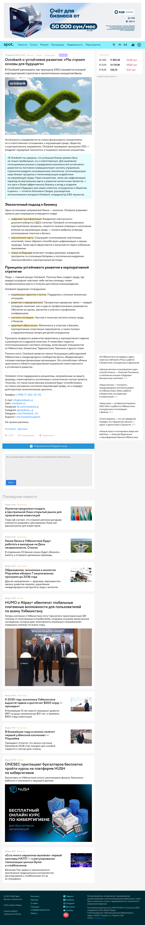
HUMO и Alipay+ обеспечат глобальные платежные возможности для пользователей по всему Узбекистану (43, 606)
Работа (34, 913)
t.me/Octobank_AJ (27, 413)
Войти (11, 482)
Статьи (33, 44)
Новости (22, 44)
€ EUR (102, 65)
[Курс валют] (132, 45)
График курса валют (106, 76)
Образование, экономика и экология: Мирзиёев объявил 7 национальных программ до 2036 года (30, 573)
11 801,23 (115, 60)
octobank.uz (18, 403)
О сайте (34, 903)
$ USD (102, 60)
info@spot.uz (99, 918)
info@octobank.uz (23, 400)
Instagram (69, 903)
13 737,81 (115, 65)
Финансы (21, 851)
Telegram (69, 896)
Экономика (22, 505)
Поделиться (48, 435)
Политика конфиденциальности (40, 908)
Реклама (34, 900)
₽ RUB (102, 69)
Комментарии (27, 435)
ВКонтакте (70, 907)
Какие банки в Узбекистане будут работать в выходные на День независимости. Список (28, 544)
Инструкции (57, 44)
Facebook (69, 900)
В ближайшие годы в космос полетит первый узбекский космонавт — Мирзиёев (30, 735)
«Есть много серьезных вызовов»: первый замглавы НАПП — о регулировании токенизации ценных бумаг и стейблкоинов (33, 860)
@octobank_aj (25, 410)
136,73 (113, 69)
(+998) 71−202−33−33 (28, 394)
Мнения (44, 44)
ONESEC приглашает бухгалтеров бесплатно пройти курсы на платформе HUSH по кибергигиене (44, 768)
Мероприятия (93, 44)
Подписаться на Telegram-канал (50, 446)
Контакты (35, 896)
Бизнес (20, 598)
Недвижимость (75, 44)
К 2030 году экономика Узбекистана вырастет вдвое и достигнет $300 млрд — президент (33, 703)
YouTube (69, 910)
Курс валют (104, 55)
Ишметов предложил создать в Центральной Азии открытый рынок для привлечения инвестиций (33, 512)
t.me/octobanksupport (27, 416)
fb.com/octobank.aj (28, 406)
